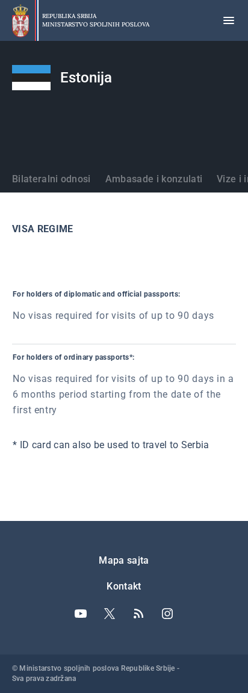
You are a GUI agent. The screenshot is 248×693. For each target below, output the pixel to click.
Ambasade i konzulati (153, 179)
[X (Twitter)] (109, 613)
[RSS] (138, 613)
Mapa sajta (124, 560)
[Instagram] (167, 613)
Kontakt (124, 586)
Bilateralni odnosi (51, 179)
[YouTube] (80, 613)
